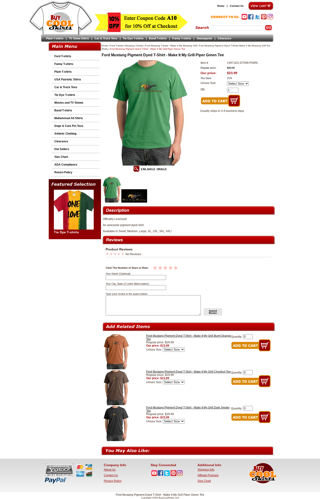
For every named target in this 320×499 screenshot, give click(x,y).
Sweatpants (204, 38)
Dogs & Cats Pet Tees (68, 126)
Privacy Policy (113, 481)
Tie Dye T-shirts (133, 38)
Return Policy (63, 172)
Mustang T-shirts (134, 45)
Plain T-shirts (54, 38)
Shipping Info (205, 469)
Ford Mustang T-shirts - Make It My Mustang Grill (171, 45)
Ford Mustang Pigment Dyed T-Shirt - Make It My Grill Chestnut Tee (188, 371)
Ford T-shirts (62, 56)
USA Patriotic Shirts (67, 79)
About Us (109, 469)
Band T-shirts (158, 38)
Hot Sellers (61, 149)
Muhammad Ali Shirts (68, 118)
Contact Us (237, 5)
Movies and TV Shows (68, 102)
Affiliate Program (208, 475)
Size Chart (61, 157)
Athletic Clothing (65, 133)
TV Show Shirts (79, 38)
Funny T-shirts (181, 38)
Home (220, 5)
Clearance (224, 38)
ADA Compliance (65, 164)
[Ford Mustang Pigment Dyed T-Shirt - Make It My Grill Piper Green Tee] (112, 201)
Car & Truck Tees (105, 38)
